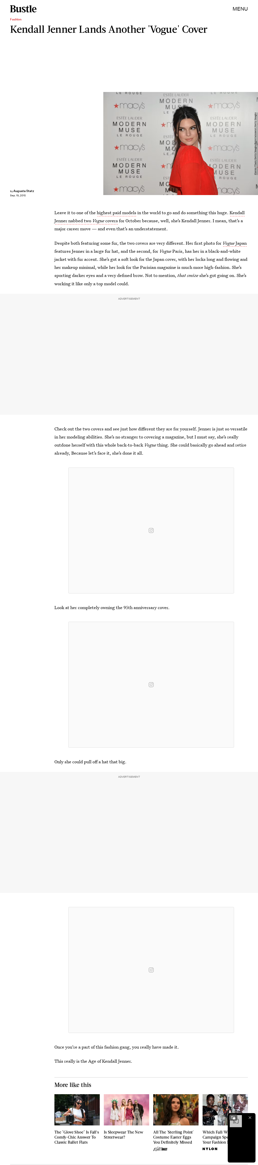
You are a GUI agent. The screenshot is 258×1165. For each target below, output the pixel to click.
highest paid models (116, 212)
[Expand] (233, 1118)
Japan (234, 243)
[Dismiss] (250, 1118)
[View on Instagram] (151, 530)
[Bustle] (23, 9)
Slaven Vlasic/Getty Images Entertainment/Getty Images (255, 143)
